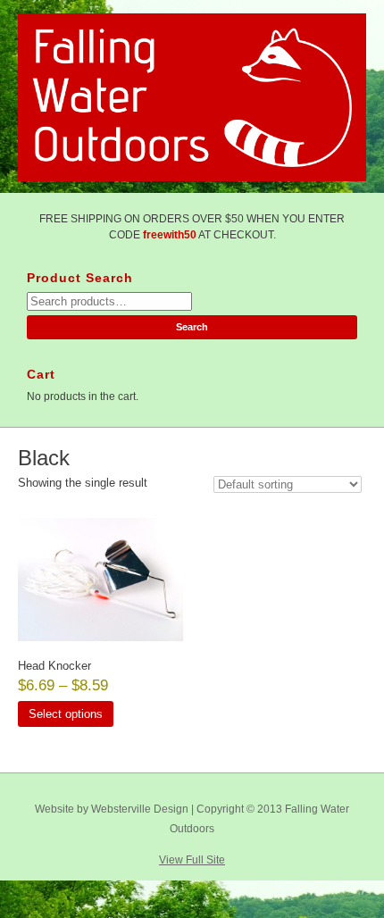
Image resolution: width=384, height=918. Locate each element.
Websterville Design (139, 809)
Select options (66, 714)
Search (192, 326)
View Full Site (192, 860)
